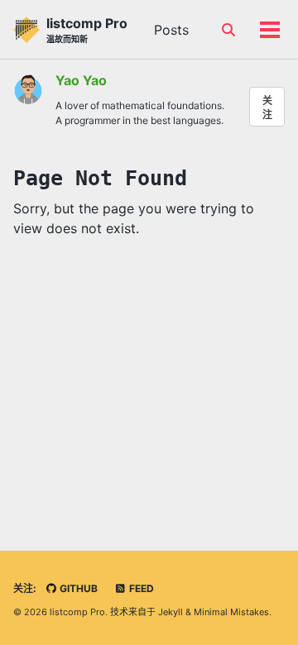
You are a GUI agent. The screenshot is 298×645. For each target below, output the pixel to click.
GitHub (77, 588)
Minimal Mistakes (231, 612)
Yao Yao (81, 80)
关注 (267, 107)
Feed (140, 588)
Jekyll (170, 612)
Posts (171, 30)
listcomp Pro (86, 29)
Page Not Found (100, 178)
